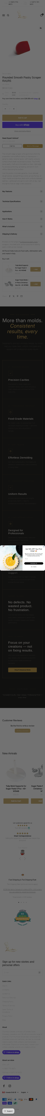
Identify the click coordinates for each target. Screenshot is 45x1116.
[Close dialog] (43, 546)
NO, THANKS (33, 566)
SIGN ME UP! (33, 563)
